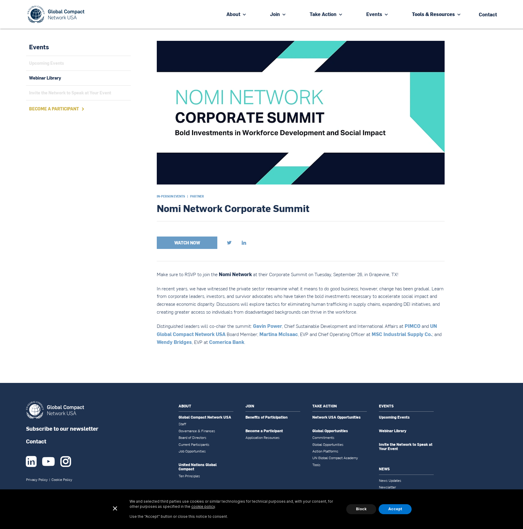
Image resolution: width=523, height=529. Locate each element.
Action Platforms (325, 451)
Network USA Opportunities (336, 417)
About (233, 14)
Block (361, 509)
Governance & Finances (197, 431)
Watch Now (187, 243)
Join (275, 14)
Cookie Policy (61, 480)
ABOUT (185, 406)
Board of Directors (192, 438)
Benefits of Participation (266, 417)
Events (374, 14)
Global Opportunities (330, 431)
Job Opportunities (192, 451)
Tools (316, 465)
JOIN (249, 406)
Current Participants (194, 444)
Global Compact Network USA (205, 417)
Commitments (323, 438)
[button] (236, 14)
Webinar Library (392, 431)
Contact (36, 441)
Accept (395, 509)
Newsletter (387, 487)
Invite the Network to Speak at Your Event (406, 446)
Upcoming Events (394, 417)
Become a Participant (264, 431)
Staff (182, 424)
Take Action (323, 14)
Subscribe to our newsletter (62, 428)
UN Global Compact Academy (335, 458)
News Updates (390, 480)
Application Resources (262, 438)
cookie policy (203, 506)
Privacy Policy (37, 480)
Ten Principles (189, 476)
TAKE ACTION (324, 406)
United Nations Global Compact (198, 467)
